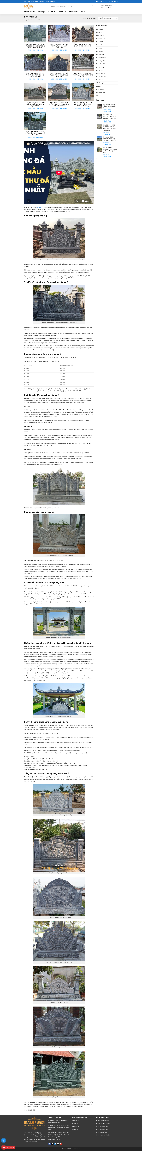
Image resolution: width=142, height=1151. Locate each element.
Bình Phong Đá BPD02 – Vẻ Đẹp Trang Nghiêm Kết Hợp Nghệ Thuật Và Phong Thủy (35, 46)
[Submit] (92, 6)
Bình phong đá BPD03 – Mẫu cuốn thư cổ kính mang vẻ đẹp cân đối (35, 104)
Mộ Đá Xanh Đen (101, 73)
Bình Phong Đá (100, 92)
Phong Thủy (73, 12)
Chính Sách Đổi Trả (101, 1132)
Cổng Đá (98, 95)
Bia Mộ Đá (99, 32)
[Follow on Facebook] (49, 1144)
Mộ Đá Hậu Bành (101, 57)
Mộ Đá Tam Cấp (100, 64)
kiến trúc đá (39, 207)
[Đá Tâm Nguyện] (35, 6)
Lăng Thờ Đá (100, 35)
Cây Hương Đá (100, 83)
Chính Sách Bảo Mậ (101, 1126)
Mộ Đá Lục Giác (100, 61)
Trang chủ (26, 20)
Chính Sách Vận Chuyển (103, 1135)
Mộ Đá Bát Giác (100, 38)
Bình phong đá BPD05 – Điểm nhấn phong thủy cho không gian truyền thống (59, 104)
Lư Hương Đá (100, 89)
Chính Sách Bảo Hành (102, 1129)
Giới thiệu (41, 12)
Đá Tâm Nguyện (29, 12)
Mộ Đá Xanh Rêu (101, 76)
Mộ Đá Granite (100, 54)
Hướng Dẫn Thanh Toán (103, 1123)
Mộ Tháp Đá (99, 80)
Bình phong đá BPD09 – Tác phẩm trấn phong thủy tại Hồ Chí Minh (35, 133)
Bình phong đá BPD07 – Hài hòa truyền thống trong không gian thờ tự (83, 104)
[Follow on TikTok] (52, 1144)
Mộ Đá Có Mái (100, 42)
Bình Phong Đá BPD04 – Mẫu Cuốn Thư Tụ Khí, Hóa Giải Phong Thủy (59, 46)
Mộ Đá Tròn (99, 70)
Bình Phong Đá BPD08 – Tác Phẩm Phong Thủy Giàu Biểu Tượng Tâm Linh (35, 75)
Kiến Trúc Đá (33, 20)
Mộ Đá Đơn (99, 51)
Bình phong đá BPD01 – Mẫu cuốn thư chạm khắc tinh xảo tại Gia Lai (83, 75)
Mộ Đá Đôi (99, 48)
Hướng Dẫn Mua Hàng (102, 1120)
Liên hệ (83, 12)
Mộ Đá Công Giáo (101, 45)
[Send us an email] (58, 1144)
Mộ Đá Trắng (100, 67)
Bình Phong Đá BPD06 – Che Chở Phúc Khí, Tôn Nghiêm (83, 45)
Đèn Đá (98, 86)
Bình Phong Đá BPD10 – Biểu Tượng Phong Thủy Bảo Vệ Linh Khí (59, 75)
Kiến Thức (62, 12)
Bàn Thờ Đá (99, 29)
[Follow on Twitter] (55, 1144)
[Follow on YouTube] (60, 1144)
